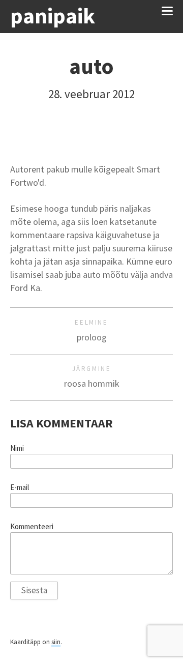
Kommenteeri (31, 526)
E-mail (19, 487)
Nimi (17, 448)
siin (55, 642)
